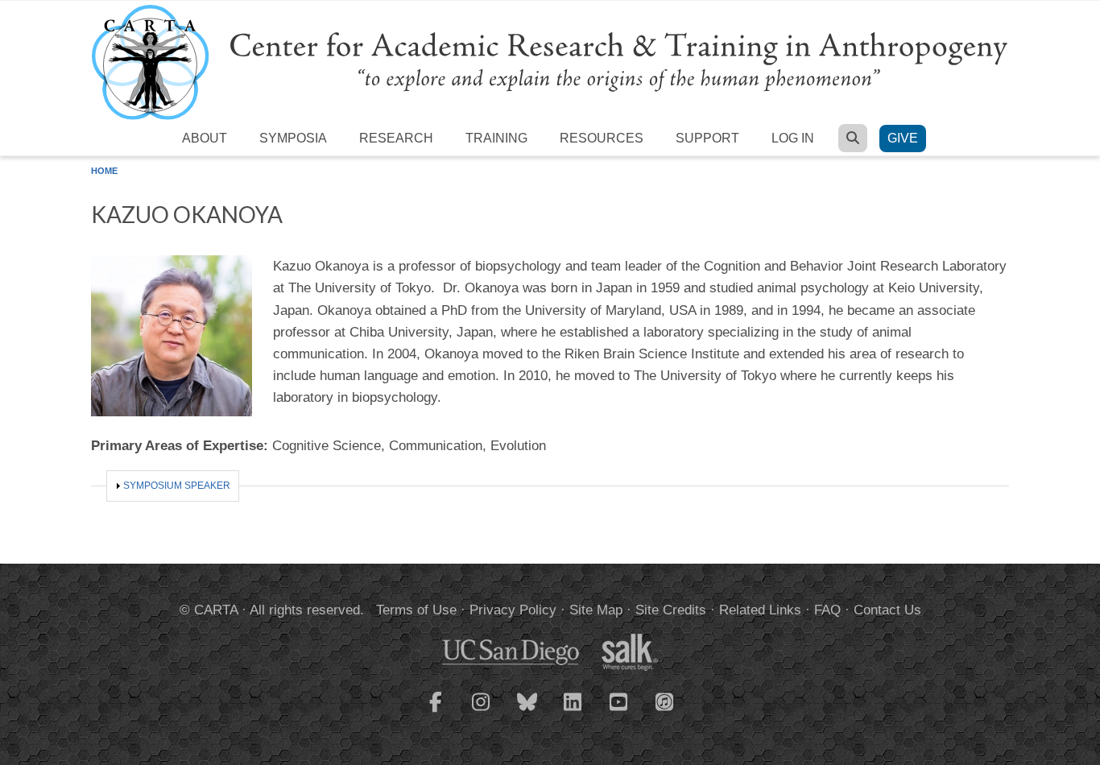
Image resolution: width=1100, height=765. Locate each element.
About (204, 138)
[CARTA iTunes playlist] (665, 700)
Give (902, 138)
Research (396, 138)
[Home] (550, 61)
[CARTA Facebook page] (436, 712)
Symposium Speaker (176, 485)
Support (707, 138)
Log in (792, 138)
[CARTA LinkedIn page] (573, 712)
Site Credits (670, 610)
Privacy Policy (512, 610)
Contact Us (887, 610)
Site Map (595, 610)
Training (496, 138)
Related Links (760, 610)
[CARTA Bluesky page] (527, 712)
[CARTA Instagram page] (481, 712)
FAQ (827, 610)
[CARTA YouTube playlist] (619, 712)
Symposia (293, 138)
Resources (601, 138)
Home (104, 171)
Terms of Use (416, 610)
